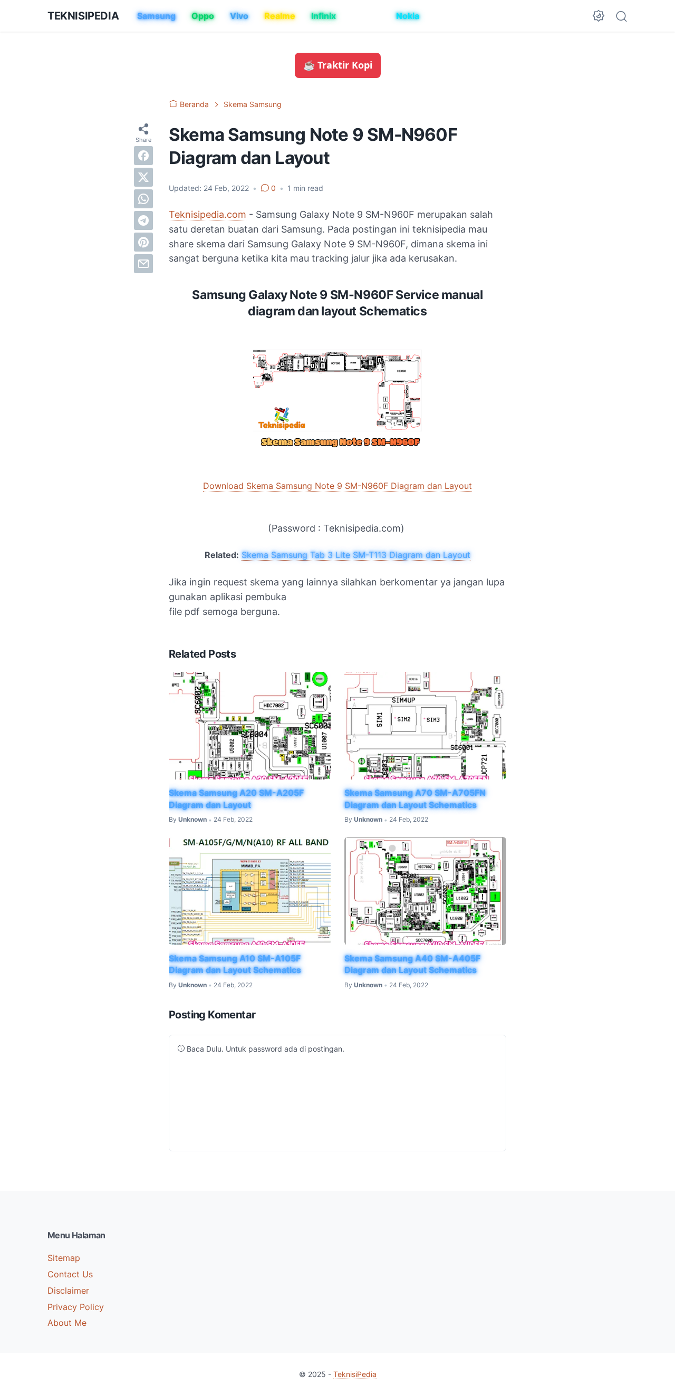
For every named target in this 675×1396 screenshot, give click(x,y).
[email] (143, 263)
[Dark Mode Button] (598, 15)
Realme (279, 16)
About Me (66, 1322)
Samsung (156, 16)
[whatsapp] (143, 198)
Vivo (239, 16)
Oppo (202, 16)
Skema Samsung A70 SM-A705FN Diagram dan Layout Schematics (415, 798)
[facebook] (143, 155)
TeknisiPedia (83, 15)
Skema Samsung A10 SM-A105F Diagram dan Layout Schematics (235, 964)
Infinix (323, 16)
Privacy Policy (75, 1307)
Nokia (407, 16)
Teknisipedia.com (207, 214)
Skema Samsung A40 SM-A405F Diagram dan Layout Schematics (412, 964)
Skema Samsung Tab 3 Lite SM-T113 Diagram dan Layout (356, 555)
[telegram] (143, 219)
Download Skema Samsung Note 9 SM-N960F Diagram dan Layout (337, 485)
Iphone (366, 16)
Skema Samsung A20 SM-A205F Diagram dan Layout (236, 798)
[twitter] (143, 176)
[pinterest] (143, 241)
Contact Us (70, 1274)
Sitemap (63, 1258)
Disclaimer (68, 1290)
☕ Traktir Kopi (337, 65)
